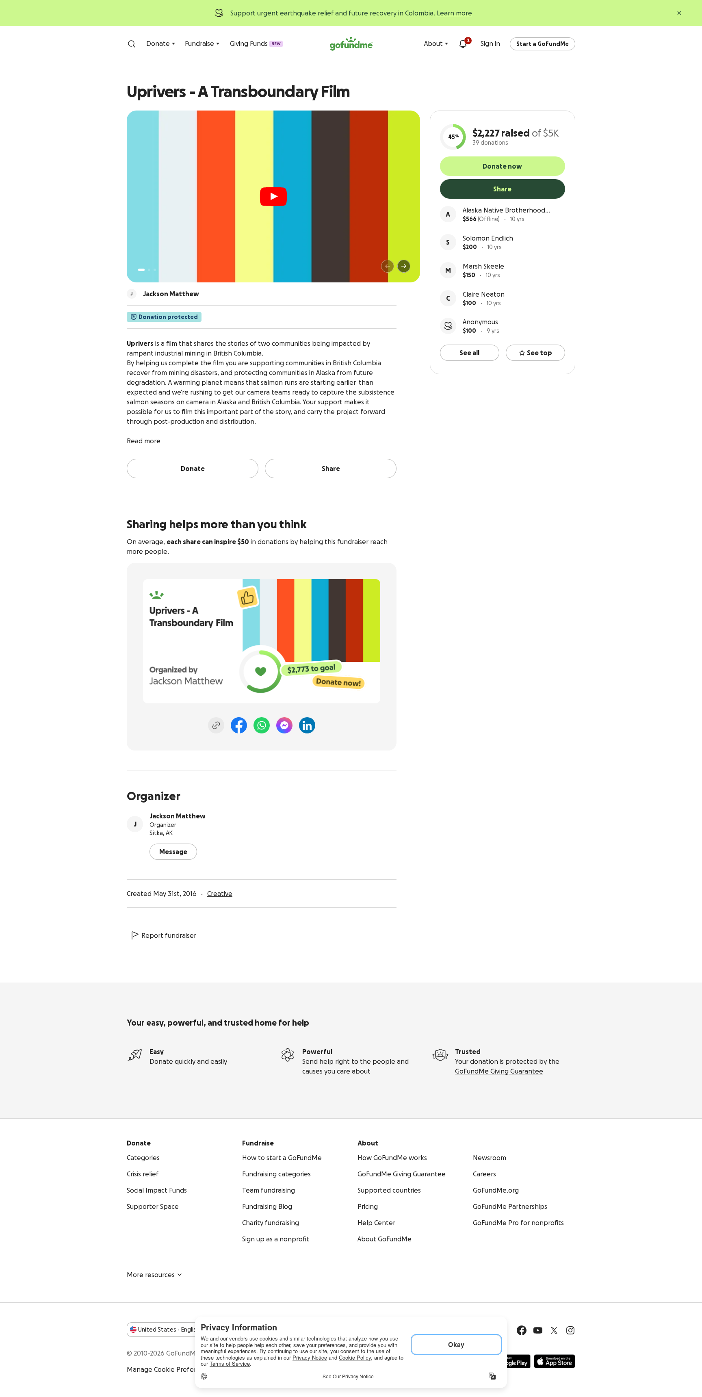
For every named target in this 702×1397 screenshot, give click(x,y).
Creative (219, 893)
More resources (151, 1274)
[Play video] (273, 197)
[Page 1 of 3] (141, 270)
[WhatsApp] (262, 725)
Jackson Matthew (178, 816)
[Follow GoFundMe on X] (554, 1330)
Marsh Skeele (483, 266)
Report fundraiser (168, 935)
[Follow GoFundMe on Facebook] (522, 1330)
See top (539, 352)
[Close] (679, 13)
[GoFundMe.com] (351, 44)
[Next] (403, 266)
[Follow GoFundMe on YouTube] (538, 1330)
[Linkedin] (307, 725)
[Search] (132, 44)
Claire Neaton (484, 294)
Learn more (454, 13)
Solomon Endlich (488, 238)
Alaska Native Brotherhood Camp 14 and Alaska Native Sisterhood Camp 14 (504, 210)
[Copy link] (216, 725)
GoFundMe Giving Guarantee (499, 1071)
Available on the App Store (554, 1361)
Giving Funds (255, 43)
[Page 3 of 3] (155, 270)
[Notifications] (463, 44)
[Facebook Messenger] (284, 725)
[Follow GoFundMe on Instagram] (570, 1330)
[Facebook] (239, 725)
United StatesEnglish (168, 1329)
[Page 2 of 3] (149, 270)
